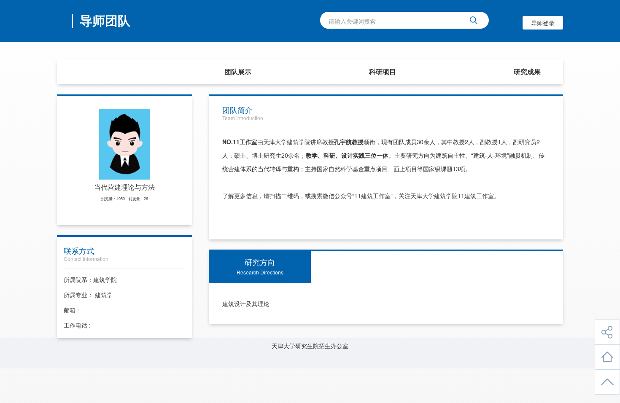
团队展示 (237, 71)
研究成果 (527, 71)
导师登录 (543, 23)
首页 (93, 71)
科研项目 (382, 71)
